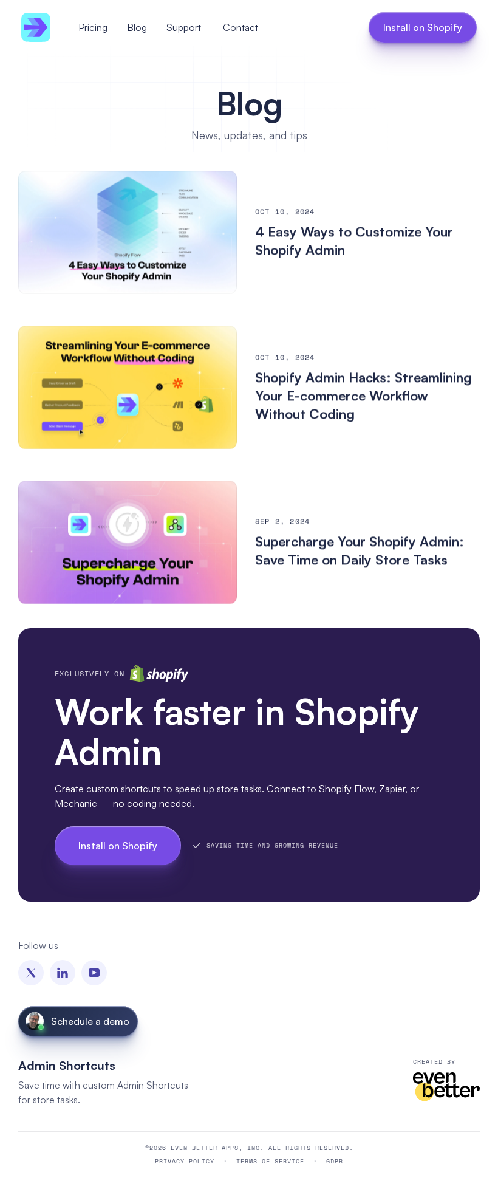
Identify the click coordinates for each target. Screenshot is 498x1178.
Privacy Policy (184, 1160)
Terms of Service (270, 1160)
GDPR (334, 1160)
